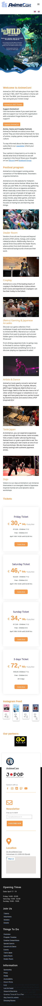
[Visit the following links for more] (7, 788)
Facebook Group (24, 160)
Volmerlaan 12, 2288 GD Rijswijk (18, 854)
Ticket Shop (21, 544)
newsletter (20, 146)
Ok (2, 1004)
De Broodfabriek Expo (14, 852)
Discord (12, 160)
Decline (9, 1004)
